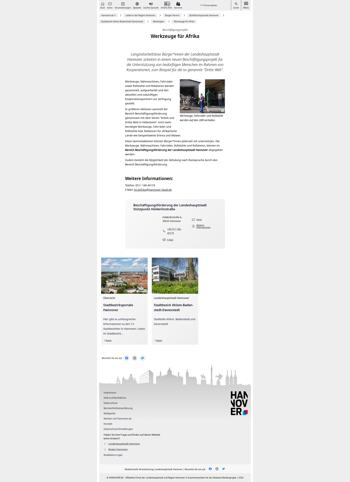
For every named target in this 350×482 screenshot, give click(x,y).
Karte (110, 7)
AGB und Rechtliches (115, 397)
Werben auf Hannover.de (118, 418)
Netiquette (109, 413)
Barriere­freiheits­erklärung (118, 408)
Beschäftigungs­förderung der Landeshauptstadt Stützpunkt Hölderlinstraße (170, 207)
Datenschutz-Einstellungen (118, 429)
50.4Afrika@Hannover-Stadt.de (153, 190)
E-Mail (170, 239)
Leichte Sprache (151, 7)
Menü (246, 7)
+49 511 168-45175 (174, 231)
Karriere (178, 7)
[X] (142, 358)
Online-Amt (166, 7)
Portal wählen (210, 5)
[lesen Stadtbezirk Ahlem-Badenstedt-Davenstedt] (175, 301)
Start (102, 7)
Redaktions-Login (113, 455)
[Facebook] (127, 358)
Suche (236, 7)
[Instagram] (135, 358)
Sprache (137, 7)
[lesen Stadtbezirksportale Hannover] (124, 301)
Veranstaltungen (123, 7)
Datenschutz (110, 403)
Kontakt (108, 423)
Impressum (110, 392)
